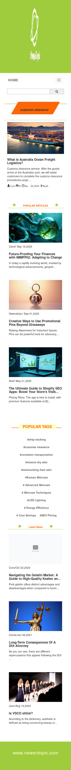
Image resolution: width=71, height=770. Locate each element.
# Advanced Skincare (36, 485)
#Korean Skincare (36, 477)
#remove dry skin (36, 462)
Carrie (12, 635)
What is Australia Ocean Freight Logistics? (31, 161)
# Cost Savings (26, 515)
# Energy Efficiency (36, 508)
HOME (13, 80)
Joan (12, 706)
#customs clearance (36, 447)
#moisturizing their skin (36, 470)
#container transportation (36, 454)
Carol (12, 246)
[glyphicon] (57, 91)
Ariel (11, 381)
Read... (46, 185)
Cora (12, 185)
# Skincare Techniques (36, 492)
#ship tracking (36, 439)
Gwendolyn (15, 313)
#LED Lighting (36, 500)
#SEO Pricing (48, 515)
